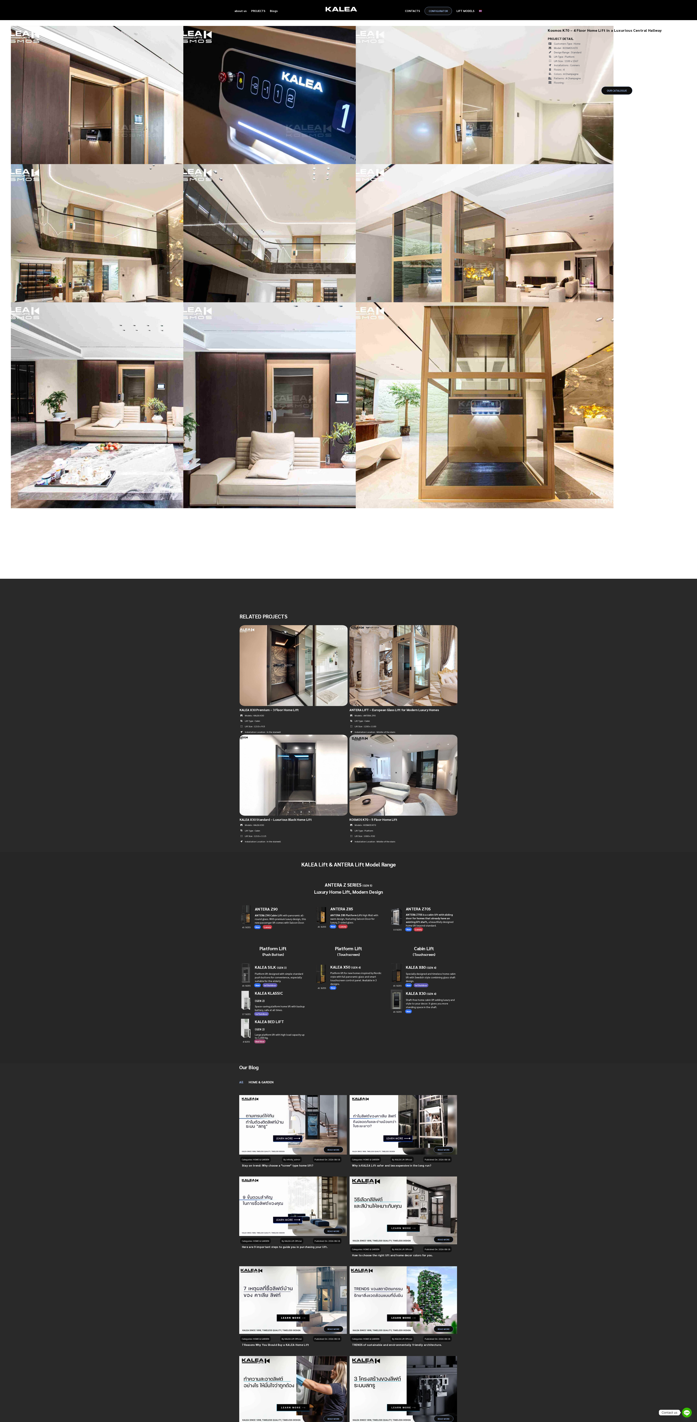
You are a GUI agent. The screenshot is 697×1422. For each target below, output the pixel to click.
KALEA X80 (421, 967)
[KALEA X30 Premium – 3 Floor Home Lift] (294, 627)
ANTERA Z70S (418, 908)
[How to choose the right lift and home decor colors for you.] (403, 1210)
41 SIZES (397, 1011)
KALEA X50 (340, 966)
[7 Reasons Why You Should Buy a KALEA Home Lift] (293, 1300)
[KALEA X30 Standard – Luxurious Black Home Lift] (294, 736)
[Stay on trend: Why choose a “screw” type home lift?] (293, 1125)
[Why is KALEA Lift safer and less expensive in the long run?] (403, 1125)
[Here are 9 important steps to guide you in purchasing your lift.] (293, 1206)
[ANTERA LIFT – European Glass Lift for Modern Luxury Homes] (403, 627)
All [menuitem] (241, 1082)
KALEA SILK (271, 967)
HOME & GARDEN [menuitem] (261, 1082)
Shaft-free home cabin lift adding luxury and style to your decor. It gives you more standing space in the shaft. (430, 1003)
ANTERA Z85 (341, 908)
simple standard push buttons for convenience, (279, 977)
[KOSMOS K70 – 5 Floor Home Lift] (403, 736)
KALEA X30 (421, 993)
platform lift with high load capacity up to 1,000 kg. (280, 1036)
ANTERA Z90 (266, 908)
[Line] (687, 1412)
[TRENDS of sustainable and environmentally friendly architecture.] (403, 1300)
